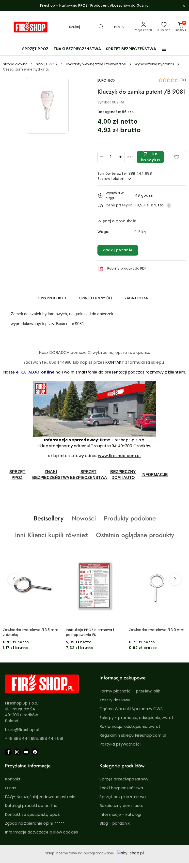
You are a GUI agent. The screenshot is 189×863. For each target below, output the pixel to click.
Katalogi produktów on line (31, 805)
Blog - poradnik (114, 823)
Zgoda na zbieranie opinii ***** (34, 823)
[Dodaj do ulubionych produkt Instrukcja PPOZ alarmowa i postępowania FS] (117, 553)
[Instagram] (17, 751)
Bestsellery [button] (48, 518)
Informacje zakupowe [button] (122, 677)
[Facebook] (8, 751)
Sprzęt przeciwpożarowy (124, 779)
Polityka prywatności (120, 744)
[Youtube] (26, 751)
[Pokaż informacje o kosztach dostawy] (169, 205)
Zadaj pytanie (118, 250)
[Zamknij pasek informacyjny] (184, 5)
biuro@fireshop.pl (22, 730)
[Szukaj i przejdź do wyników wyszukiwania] (100, 27)
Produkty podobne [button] (130, 518)
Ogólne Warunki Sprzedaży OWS (131, 709)
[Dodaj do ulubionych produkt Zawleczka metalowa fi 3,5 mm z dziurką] (54, 553)
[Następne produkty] (175, 579)
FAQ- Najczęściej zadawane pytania (40, 797)
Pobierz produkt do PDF (126, 268)
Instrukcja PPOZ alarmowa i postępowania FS (90, 632)
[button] (164, 49)
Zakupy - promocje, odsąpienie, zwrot (136, 717)
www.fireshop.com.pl (119, 456)
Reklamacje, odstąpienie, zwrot (129, 726)
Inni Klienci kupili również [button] (51, 535)
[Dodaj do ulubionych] (176, 157)
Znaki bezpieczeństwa (121, 788)
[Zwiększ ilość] (120, 157)
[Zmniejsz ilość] (101, 157)
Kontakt (13, 779)
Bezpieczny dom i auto (121, 805)
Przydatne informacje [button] (28, 765)
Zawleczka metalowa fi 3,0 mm (157, 629)
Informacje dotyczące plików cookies (41, 832)
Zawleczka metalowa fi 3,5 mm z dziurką (30, 632)
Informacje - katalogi (120, 814)
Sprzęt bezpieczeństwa (122, 797)
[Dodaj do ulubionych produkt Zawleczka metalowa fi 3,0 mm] (180, 553)
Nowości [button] (83, 518)
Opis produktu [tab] (52, 298)
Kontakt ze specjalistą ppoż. (32, 814)
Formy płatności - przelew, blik (129, 691)
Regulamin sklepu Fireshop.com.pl (132, 735)
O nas (10, 788)
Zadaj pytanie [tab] (138, 298)
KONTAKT (114, 362)
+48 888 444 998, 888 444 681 (34, 738)
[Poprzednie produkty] (13, 579)
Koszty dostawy (114, 700)
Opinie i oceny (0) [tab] (95, 298)
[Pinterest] (35, 751)
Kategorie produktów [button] (121, 765)
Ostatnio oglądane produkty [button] (135, 535)
